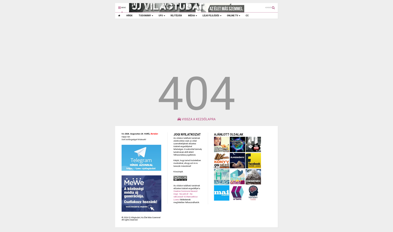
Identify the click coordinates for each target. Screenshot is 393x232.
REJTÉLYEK (176, 15)
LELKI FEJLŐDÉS (210, 15)
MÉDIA (191, 15)
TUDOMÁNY (145, 15)
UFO (161, 15)
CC (247, 15)
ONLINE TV (232, 15)
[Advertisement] (196, 44)
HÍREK (129, 15)
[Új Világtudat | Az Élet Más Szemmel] (186, 11)
